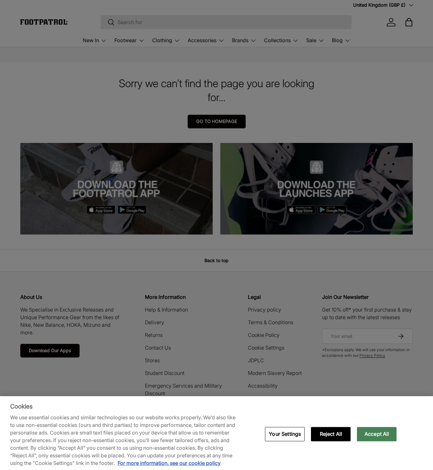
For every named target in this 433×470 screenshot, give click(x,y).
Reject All (331, 434)
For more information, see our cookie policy (169, 463)
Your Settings (285, 434)
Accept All (377, 434)
